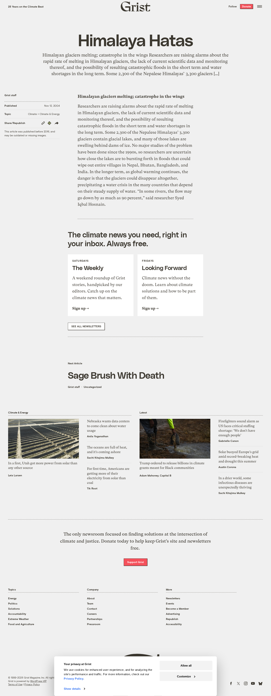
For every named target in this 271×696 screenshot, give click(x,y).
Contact (92, 608)
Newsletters (173, 598)
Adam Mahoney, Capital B (155, 475)
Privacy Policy (32, 684)
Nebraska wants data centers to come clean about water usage (108, 425)
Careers (92, 613)
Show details (72, 688)
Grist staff (10, 95)
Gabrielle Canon (228, 440)
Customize (184, 676)
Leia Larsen (15, 475)
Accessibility (174, 624)
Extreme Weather (18, 618)
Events (170, 603)
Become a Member (177, 608)
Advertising (173, 613)
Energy (12, 598)
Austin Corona (227, 467)
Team (90, 603)
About (91, 598)
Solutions (14, 608)
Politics (12, 603)
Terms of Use (15, 684)
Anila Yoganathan (97, 436)
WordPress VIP (38, 681)
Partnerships (94, 618)
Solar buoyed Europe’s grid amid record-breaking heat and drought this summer (238, 456)
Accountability (17, 613)
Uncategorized (93, 386)
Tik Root (92, 488)
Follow (233, 6)
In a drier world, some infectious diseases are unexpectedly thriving (235, 482)
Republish (172, 618)
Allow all (186, 665)
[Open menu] (259, 6)
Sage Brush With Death (116, 375)
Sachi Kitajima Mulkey (100, 457)
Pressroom (93, 624)
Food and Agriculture (21, 624)
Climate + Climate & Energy (44, 113)
